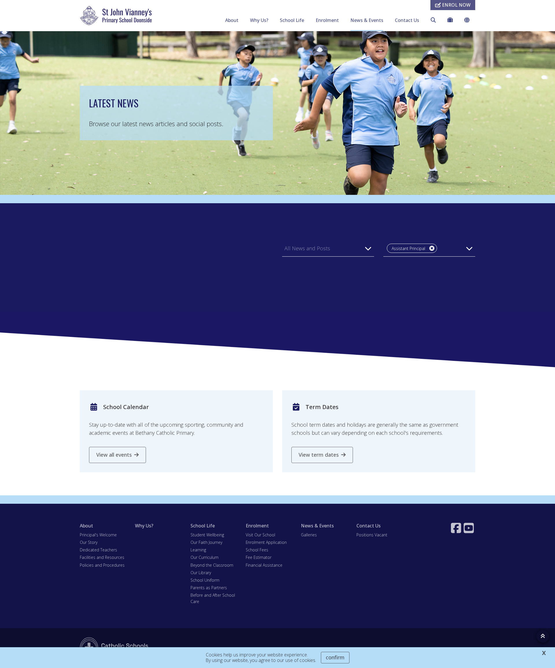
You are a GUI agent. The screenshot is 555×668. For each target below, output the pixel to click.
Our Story (88, 542)
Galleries (309, 535)
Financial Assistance (264, 565)
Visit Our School (260, 535)
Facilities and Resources (102, 557)
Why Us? (259, 20)
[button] (328, 248)
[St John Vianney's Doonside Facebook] (456, 528)
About (231, 20)
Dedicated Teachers (98, 550)
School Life (292, 20)
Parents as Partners (208, 587)
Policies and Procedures (102, 565)
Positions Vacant (371, 535)
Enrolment (327, 20)
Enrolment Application (266, 542)
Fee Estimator (258, 557)
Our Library (200, 572)
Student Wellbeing (207, 535)
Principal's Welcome (98, 535)
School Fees (257, 550)
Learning (198, 550)
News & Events (366, 20)
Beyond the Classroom (211, 565)
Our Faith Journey (206, 542)
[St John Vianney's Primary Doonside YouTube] (469, 528)
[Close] (431, 248)
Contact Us (407, 20)
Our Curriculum (204, 557)
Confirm (335, 657)
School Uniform (204, 580)
